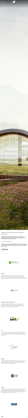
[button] (2, 1)
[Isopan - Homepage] (14, 2)
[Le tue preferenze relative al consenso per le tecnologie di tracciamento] (26, 416)
